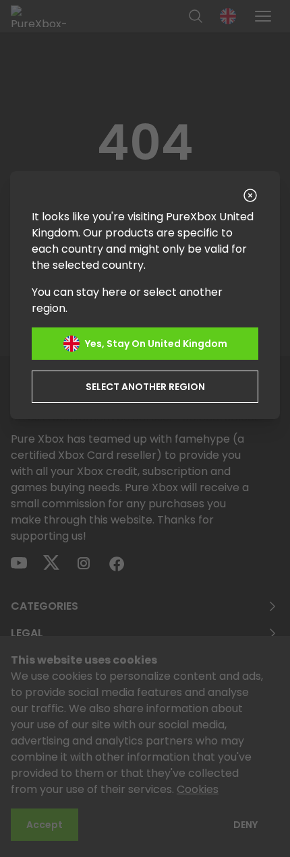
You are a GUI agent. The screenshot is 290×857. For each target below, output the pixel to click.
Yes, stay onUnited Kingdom (156, 343)
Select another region (145, 386)
